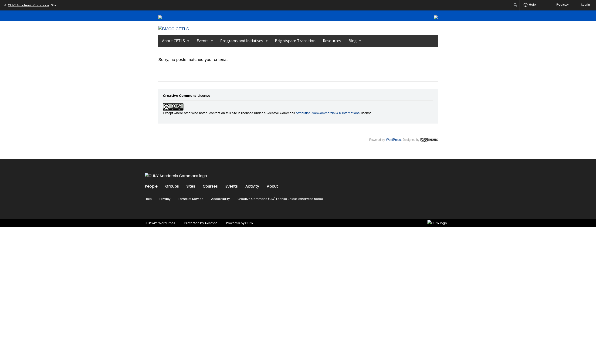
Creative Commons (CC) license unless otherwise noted (280, 199)
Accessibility (220, 199)
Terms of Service (190, 199)
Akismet (211, 223)
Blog (353, 40)
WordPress (393, 139)
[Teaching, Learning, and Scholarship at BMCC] (173, 29)
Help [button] (532, 4)
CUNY (249, 223)
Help (148, 199)
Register (562, 4)
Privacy (164, 199)
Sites (190, 186)
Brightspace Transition (295, 40)
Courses (210, 186)
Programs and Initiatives (241, 40)
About (272, 186)
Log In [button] (585, 4)
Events (202, 40)
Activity (252, 186)
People (151, 186)
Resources (332, 40)
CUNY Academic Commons (28, 5)
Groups (172, 186)
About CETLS (173, 40)
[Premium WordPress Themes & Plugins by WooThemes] (429, 139)
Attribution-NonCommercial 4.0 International (328, 113)
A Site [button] (30, 5)
